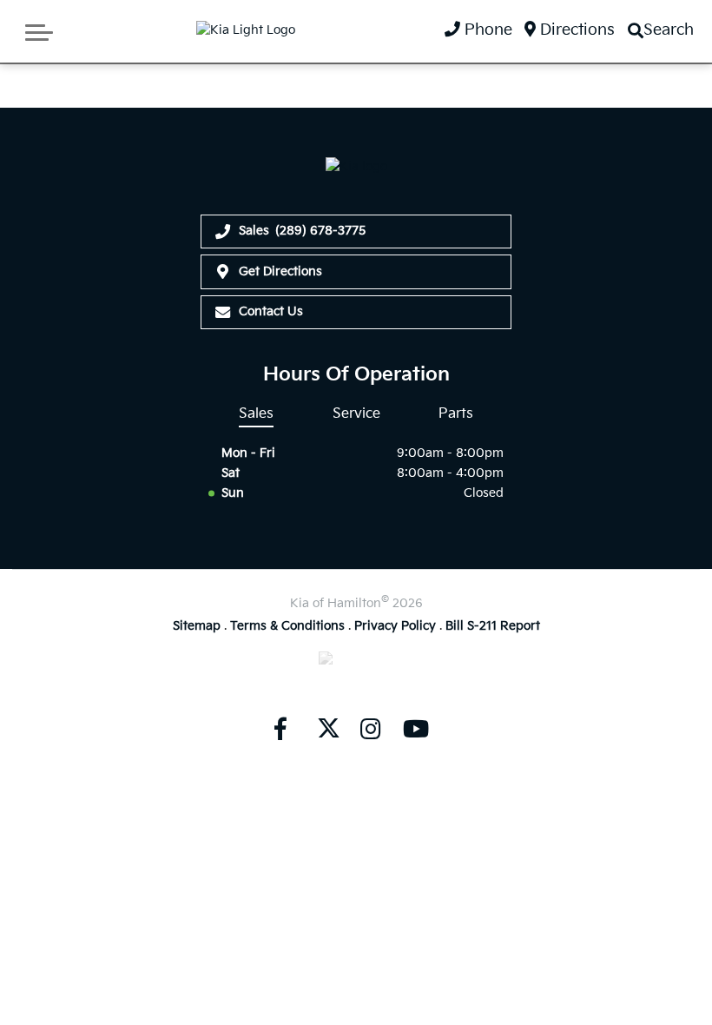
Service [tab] (356, 413)
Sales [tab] (256, 413)
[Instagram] (371, 729)
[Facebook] (280, 729)
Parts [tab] (455, 413)
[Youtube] (416, 729)
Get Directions (280, 271)
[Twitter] (325, 729)
